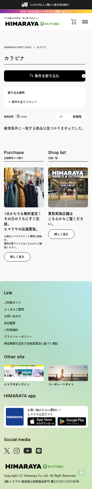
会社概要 (9, 323)
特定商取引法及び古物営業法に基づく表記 (31, 343)
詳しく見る (17, 256)
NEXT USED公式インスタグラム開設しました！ (46, 11)
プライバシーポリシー (18, 336)
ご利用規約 (11, 329)
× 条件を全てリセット (22, 101)
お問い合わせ (12, 316)
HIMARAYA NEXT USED (17, 47)
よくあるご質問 (14, 309)
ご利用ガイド (12, 302)
